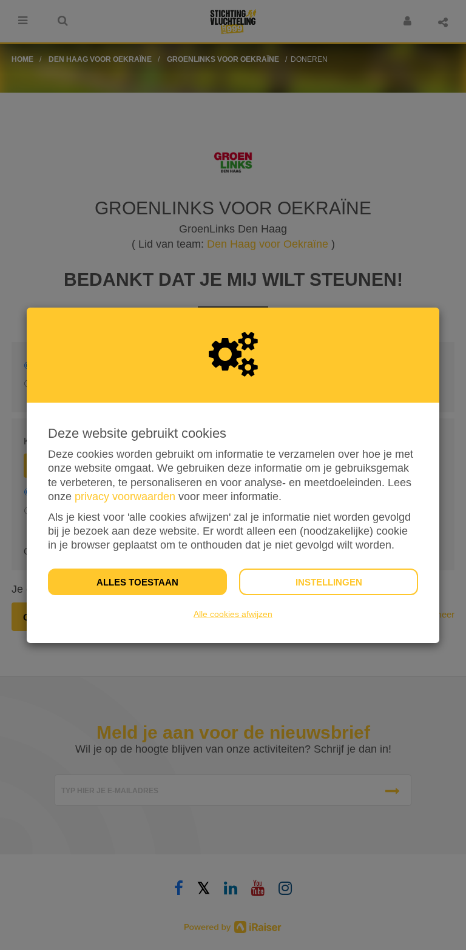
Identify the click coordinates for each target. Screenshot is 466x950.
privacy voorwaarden (125, 496)
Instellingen (328, 582)
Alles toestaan (137, 582)
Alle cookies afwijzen (233, 614)
